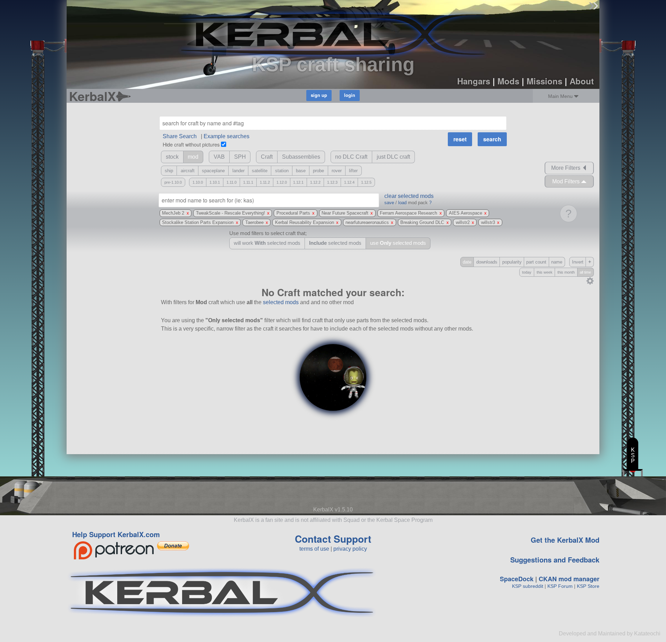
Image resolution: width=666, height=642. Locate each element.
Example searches (226, 136)
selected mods (281, 302)
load (402, 202)
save (389, 202)
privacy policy (350, 549)
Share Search (180, 136)
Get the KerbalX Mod (565, 540)
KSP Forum (560, 586)
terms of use (314, 549)
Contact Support (333, 539)
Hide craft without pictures (191, 144)
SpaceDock (516, 578)
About (582, 81)
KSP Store (588, 586)
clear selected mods (409, 196)
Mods (508, 81)
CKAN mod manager (569, 578)
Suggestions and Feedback (554, 560)
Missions (544, 81)
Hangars (473, 81)
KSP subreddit (527, 586)
